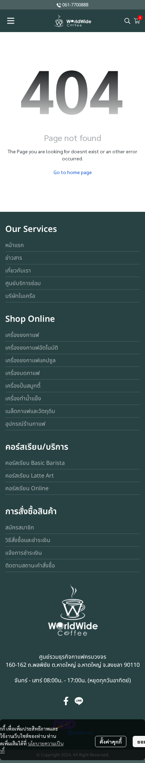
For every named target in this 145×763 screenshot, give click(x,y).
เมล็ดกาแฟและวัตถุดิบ (30, 411)
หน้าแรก (14, 245)
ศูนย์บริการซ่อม (23, 283)
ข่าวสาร (13, 258)
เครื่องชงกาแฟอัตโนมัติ (31, 348)
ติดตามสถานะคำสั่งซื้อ (30, 565)
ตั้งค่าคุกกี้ (111, 741)
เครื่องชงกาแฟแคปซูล (30, 360)
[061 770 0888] (59, 4)
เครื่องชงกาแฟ (22, 335)
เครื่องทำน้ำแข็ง (23, 398)
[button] (127, 21)
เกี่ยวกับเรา (18, 270)
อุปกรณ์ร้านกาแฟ (25, 424)
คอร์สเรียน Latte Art (29, 476)
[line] (78, 701)
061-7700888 (75, 4)
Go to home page (72, 172)
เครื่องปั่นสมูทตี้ (22, 386)
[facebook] (66, 701)
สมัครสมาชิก (19, 527)
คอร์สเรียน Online (27, 488)
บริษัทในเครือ (20, 296)
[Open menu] (11, 21)
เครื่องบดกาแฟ (22, 373)
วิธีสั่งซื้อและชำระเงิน (27, 540)
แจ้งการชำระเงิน (23, 553)
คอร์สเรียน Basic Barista (35, 463)
